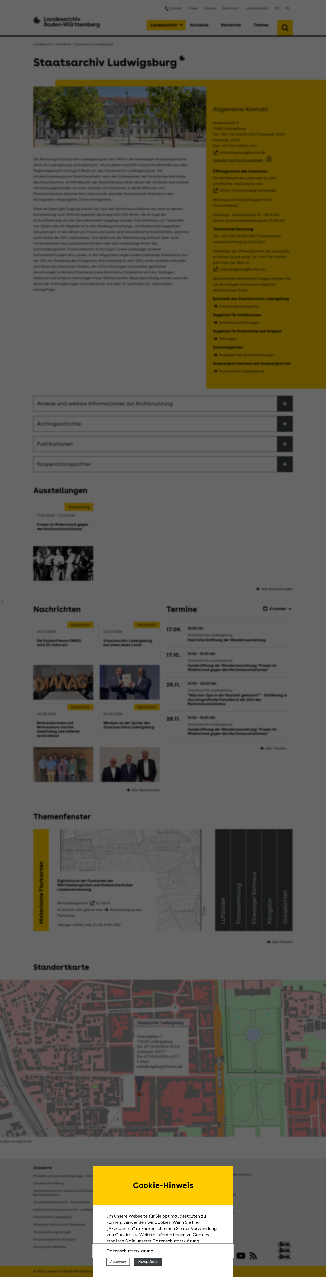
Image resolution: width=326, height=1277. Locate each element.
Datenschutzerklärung (129, 1250)
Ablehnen (118, 1261)
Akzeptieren (148, 1261)
